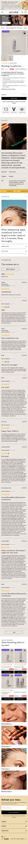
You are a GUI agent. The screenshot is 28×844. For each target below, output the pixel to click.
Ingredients (5, 246)
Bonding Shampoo (6, 667)
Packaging (4, 251)
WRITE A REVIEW (10, 269)
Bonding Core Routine (20, 692)
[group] (4, 58)
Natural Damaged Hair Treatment (14, 27)
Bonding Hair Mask (19, 667)
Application (5, 196)
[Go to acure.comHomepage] (14, 12)
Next (14, 632)
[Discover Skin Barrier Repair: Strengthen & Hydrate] (14, 20)
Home (2, 27)
